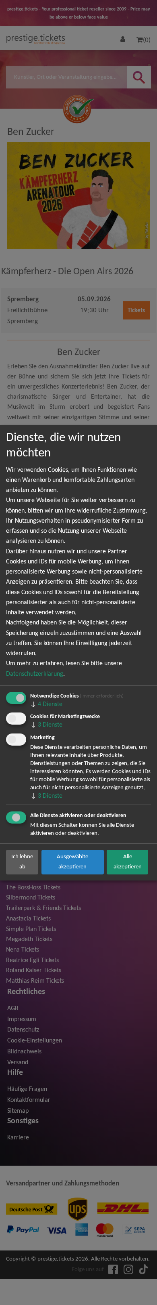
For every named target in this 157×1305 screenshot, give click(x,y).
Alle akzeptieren (128, 862)
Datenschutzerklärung (34, 674)
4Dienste (46, 704)
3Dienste (46, 725)
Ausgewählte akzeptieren (72, 862)
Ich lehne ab (22, 862)
